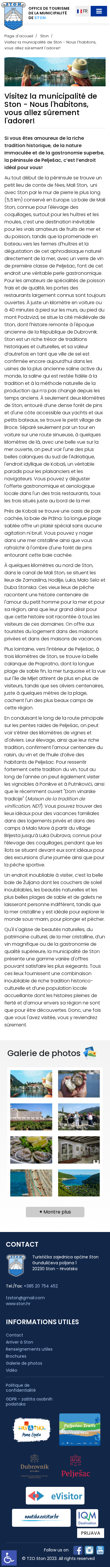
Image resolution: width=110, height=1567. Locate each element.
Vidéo (11, 1370)
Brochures (16, 1356)
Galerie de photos (24, 1363)
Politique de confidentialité (21, 1388)
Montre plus (55, 1212)
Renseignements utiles (29, 1349)
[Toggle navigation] (99, 11)
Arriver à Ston (19, 1342)
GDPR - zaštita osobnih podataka (29, 1402)
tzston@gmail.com (25, 1298)
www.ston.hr (18, 1304)
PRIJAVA (91, 1533)
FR (85, 11)
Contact (14, 1335)
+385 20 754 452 (41, 1286)
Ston (44, 36)
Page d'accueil (18, 36)
